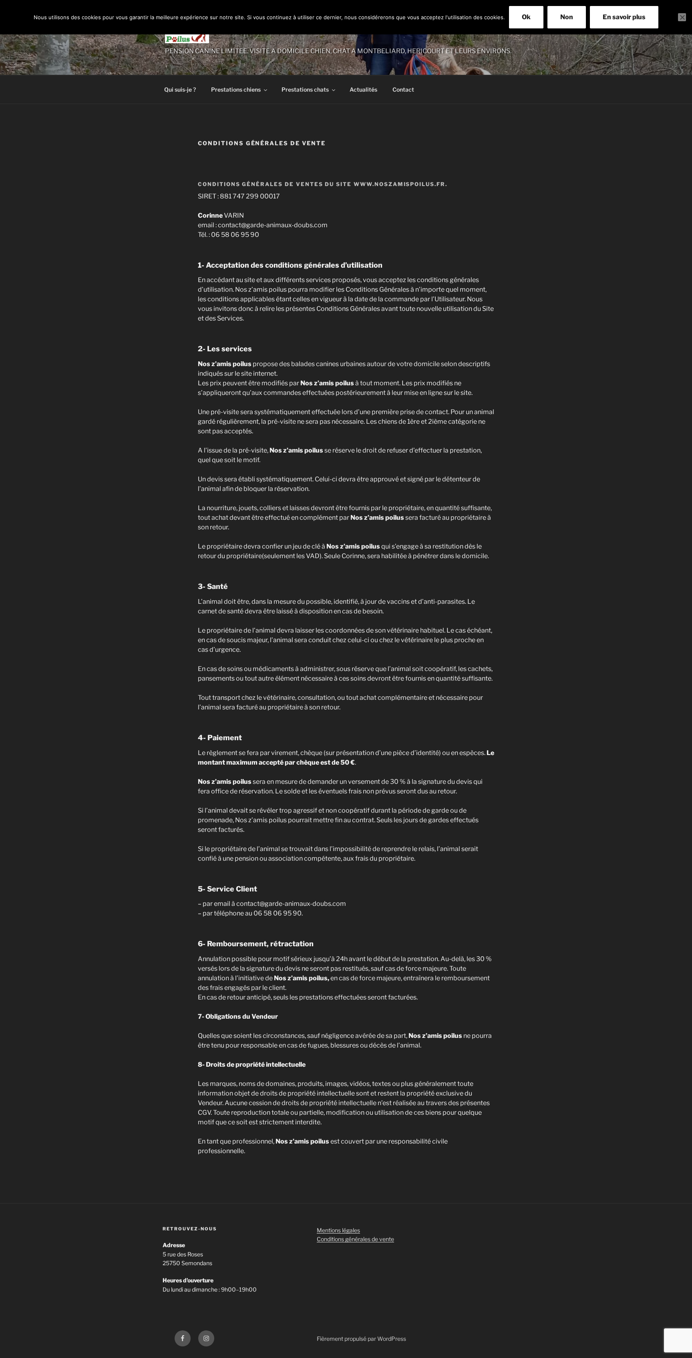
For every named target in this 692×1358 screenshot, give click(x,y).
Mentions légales (338, 1230)
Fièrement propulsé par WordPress (361, 1338)
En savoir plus (624, 17)
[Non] (682, 17)
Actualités (363, 89)
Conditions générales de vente (355, 1239)
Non (566, 17)
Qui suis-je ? (180, 89)
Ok (526, 17)
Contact (403, 89)
